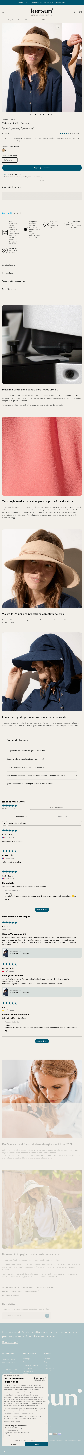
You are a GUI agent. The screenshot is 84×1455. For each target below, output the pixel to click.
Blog (45, 1362)
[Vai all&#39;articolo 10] (53, 114)
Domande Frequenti (9, 1359)
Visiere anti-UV (29, 20)
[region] (42, 177)
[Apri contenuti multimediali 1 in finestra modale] (58, 27)
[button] (5, 953)
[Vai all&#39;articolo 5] (40, 114)
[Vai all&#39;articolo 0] (30, 114)
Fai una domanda (56, 808)
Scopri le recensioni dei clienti (59, 2)
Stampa (47, 1365)
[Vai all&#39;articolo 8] (48, 114)
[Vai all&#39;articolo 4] (38, 114)
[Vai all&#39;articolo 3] (35, 114)
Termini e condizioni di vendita (73, 1440)
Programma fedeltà (30, 1365)
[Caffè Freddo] (3, 150)
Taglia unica (8, 160)
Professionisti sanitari (28, 1372)
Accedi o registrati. (48, 177)
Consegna (27, 1359)
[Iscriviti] (47, 1316)
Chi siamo (47, 1359)
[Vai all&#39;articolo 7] (46, 114)
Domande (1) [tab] (62, 816)
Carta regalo (27, 1368)
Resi (24, 1362)
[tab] (40, 180)
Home (4, 20)
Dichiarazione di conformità (50, 1369)
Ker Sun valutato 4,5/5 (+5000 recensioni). (20, 1291)
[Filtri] (4, 823)
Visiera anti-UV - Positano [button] (19, 954)
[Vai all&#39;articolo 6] (43, 114)
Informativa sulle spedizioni (56, 1440)
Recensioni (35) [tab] (22, 816)
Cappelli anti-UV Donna (15, 20)
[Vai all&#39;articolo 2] (33, 114)
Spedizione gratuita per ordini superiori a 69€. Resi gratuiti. (28, 1287)
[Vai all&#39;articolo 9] (51, 114)
